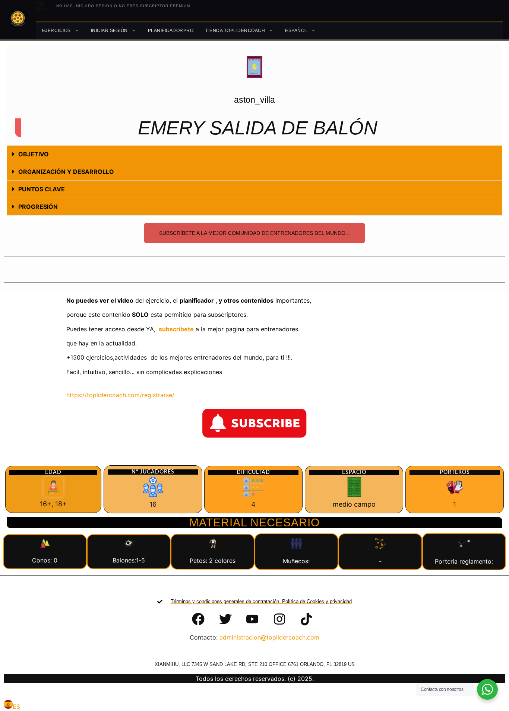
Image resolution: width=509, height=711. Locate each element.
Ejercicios (56, 30)
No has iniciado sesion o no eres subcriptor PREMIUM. (124, 6)
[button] (254, 154)
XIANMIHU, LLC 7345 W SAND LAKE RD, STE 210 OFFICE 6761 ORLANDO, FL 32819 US (255, 664)
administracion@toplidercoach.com (269, 637)
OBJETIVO (33, 154)
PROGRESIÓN (38, 206)
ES (16, 706)
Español (296, 30)
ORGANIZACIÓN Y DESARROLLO (66, 171)
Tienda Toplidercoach (235, 30)
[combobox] (12, 705)
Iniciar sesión (109, 30)
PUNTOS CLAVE (41, 189)
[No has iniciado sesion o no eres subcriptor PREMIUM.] (41, 5)
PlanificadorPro (171, 30)
